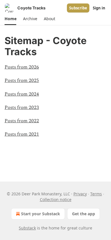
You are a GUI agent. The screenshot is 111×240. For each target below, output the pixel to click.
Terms (96, 193)
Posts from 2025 (22, 80)
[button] (10, 19)
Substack (27, 228)
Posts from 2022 (22, 121)
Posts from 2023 (22, 107)
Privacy (80, 193)
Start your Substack (40, 213)
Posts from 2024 (22, 94)
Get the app (83, 213)
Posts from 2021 (22, 134)
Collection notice (55, 199)
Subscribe (78, 8)
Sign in (99, 8)
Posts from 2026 (22, 67)
